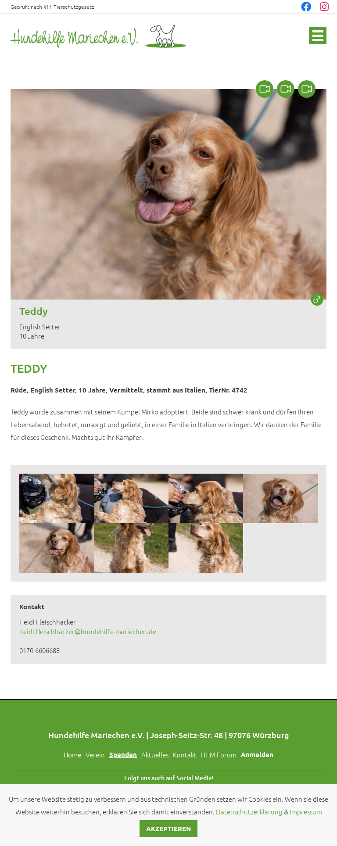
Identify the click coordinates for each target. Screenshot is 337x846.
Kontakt (185, 754)
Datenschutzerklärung (249, 811)
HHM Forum (219, 754)
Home (72, 754)
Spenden (123, 754)
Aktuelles (154, 754)
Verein (95, 754)
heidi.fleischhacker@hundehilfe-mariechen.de (87, 631)
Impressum (306, 811)
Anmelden (257, 754)
